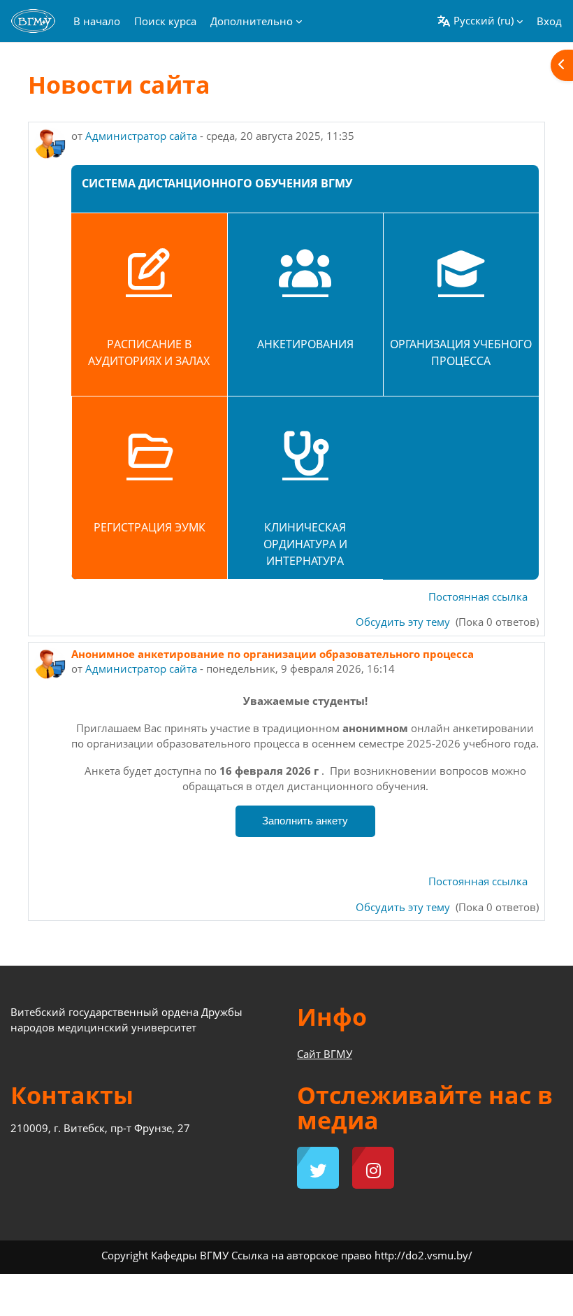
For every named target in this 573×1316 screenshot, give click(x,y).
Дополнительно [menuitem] (251, 21)
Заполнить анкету (305, 821)
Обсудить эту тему (404, 622)
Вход (549, 21)
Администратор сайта (141, 136)
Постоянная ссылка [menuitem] (478, 596)
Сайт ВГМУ (324, 1054)
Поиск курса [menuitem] (165, 21)
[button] (479, 21)
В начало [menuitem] (96, 21)
